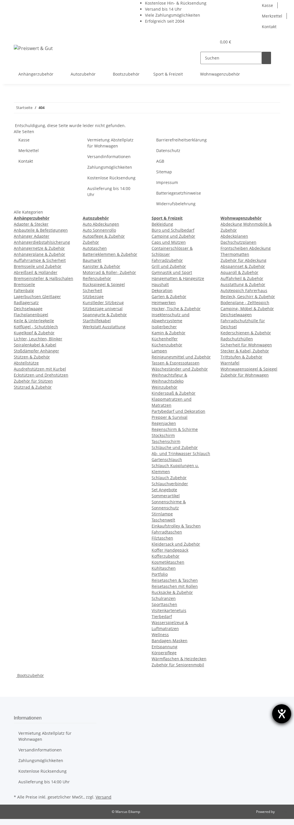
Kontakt (269, 26)
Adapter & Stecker (31, 224)
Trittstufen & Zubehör (241, 357)
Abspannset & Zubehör (242, 266)
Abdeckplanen (234, 236)
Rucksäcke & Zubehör (172, 592)
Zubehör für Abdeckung (243, 260)
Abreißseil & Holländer (35, 272)
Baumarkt (92, 260)
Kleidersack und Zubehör (176, 544)
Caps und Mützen (169, 242)
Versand (103, 797)
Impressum (167, 182)
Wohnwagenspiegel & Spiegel (248, 369)
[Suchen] (266, 58)
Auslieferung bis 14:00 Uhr (108, 191)
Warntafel (229, 363)
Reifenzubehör (97, 278)
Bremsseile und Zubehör (37, 266)
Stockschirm (163, 435)
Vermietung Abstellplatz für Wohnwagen (110, 143)
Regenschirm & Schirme (175, 429)
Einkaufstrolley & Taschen (176, 526)
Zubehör (91, 242)
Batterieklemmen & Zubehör (110, 254)
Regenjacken (164, 423)
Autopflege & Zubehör (104, 236)
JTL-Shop (282, 811)
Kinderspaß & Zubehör (174, 393)
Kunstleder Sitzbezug (103, 302)
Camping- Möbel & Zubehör (247, 308)
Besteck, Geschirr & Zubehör (247, 296)
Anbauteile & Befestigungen (41, 230)
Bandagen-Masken (169, 640)
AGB (160, 161)
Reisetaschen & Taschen (175, 580)
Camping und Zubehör (173, 236)
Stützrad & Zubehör (33, 387)
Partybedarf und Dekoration (178, 411)
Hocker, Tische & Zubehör (176, 308)
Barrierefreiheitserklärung (181, 140)
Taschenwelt (163, 520)
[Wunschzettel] (209, 42)
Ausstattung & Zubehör (242, 284)
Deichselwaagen (236, 314)
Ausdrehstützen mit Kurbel (40, 369)
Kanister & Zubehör (101, 266)
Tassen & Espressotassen (176, 363)
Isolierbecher (164, 326)
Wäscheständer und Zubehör (180, 369)
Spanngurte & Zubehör (105, 314)
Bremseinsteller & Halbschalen (43, 278)
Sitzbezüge (93, 296)
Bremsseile (24, 284)
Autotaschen (95, 248)
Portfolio (160, 574)
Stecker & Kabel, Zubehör (244, 351)
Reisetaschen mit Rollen (175, 586)
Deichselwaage (28, 308)
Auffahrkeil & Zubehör (241, 278)
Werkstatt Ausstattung (104, 326)
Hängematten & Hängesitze (178, 278)
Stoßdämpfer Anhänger (36, 351)
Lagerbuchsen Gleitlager (37, 296)
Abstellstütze (26, 363)
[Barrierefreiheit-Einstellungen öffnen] (281, 713)
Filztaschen (162, 538)
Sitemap (164, 171)
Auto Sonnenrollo (99, 230)
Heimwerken (164, 302)
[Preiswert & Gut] (33, 48)
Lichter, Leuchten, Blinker (38, 338)
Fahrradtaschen (167, 532)
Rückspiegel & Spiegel (104, 284)
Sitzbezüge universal (103, 308)
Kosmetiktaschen (168, 562)
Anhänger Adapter (31, 236)
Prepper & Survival (169, 417)
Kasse (267, 5)
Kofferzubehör (165, 556)
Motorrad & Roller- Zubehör (109, 272)
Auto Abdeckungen (101, 224)
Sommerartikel (166, 495)
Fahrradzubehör (167, 260)
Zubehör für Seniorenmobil (178, 664)
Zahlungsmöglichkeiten (109, 167)
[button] (200, 42)
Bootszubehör (30, 675)
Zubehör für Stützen (33, 381)
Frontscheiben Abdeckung (245, 248)
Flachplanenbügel (31, 314)
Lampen (159, 351)
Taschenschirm (166, 441)
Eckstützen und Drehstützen (41, 375)
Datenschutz (168, 150)
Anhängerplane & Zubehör (39, 254)
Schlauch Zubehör (169, 477)
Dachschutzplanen (238, 242)
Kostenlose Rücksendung (111, 178)
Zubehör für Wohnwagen (244, 375)
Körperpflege (164, 652)
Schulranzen (164, 598)
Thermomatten (234, 254)
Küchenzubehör (167, 345)
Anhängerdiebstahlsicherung (42, 242)
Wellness (160, 634)
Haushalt (160, 284)
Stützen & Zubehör (32, 357)
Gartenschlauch (167, 459)
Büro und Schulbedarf (173, 230)
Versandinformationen (109, 156)
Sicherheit (92, 290)
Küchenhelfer (165, 338)
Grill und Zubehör (169, 266)
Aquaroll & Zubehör (239, 272)
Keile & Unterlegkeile (34, 320)
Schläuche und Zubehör (175, 447)
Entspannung (164, 646)
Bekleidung (162, 224)
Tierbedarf (162, 616)
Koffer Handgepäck (170, 550)
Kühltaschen (164, 568)
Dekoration (162, 290)
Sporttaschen (164, 604)
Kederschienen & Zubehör (245, 332)
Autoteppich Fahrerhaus (243, 290)
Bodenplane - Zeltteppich (244, 302)
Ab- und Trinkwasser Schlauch (181, 453)
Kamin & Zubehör (168, 332)
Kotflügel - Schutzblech (36, 326)
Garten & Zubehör (169, 296)
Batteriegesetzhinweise (178, 193)
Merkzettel (272, 16)
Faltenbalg (24, 290)
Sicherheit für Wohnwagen (246, 345)
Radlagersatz (26, 302)
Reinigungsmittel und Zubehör (181, 357)
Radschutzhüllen (236, 338)
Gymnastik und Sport (172, 272)
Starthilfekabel (97, 320)
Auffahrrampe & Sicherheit (40, 260)
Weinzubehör (164, 387)
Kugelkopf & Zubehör (34, 332)
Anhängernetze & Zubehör (39, 248)
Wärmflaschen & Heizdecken (179, 658)
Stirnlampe (162, 514)
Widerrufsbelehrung (176, 203)
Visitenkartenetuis (169, 610)
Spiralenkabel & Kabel (35, 345)
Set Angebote (164, 489)
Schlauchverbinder (170, 483)
